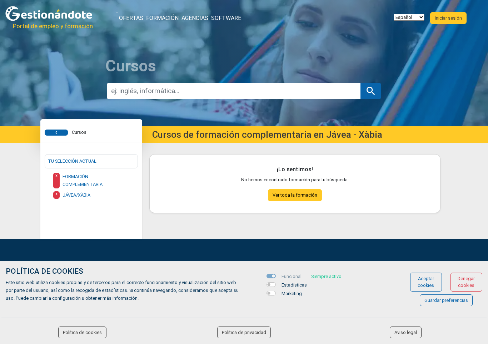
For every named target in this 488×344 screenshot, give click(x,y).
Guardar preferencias (446, 300)
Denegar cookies (466, 282)
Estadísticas (294, 285)
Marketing (292, 293)
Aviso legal (405, 332)
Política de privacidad (244, 332)
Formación (162, 18)
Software (226, 18)
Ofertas (131, 18)
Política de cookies (82, 332)
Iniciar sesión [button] (448, 18)
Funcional (292, 276)
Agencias (194, 18)
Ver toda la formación (295, 195)
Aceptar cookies (426, 282)
